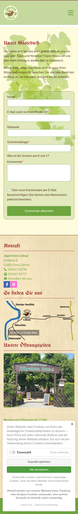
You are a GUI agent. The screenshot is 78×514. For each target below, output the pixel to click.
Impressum (26, 504)
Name (11, 96)
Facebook (7, 284)
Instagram (14, 284)
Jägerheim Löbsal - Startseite (11, 12)
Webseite (13, 127)
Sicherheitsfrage (18, 142)
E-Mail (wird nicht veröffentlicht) (27, 112)
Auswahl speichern (39, 461)
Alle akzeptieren (39, 469)
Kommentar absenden (39, 210)
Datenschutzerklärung (46, 504)
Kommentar (15, 161)
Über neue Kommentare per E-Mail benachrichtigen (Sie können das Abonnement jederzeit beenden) (37, 195)
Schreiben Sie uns (20, 278)
